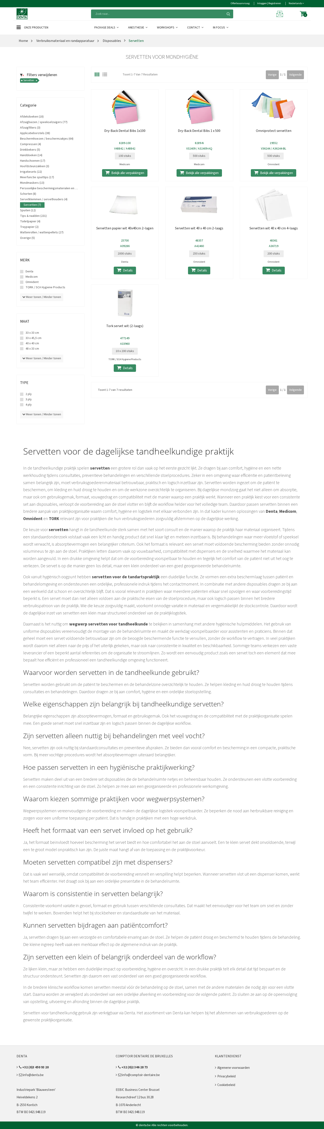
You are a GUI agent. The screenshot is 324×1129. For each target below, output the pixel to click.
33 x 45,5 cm (33, 338)
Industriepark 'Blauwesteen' (36, 1090)
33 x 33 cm (32, 332)
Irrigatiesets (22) (31, 172)
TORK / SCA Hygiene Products (45, 287)
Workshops (166, 27)
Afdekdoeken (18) (32, 116)
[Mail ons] (280, 13)
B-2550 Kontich (27, 1105)
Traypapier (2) (29, 227)
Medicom (32, 276)
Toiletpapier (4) (30, 221)
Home (23, 40)
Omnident (32, 282)
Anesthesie (136, 27)
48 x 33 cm (32, 348)
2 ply (29, 394)
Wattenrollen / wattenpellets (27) (41, 232)
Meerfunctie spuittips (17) (37, 177)
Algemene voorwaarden (233, 1067)
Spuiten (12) (28, 210)
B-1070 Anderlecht (128, 1105)
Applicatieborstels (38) (35, 133)
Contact (194, 27)
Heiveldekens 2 (27, 1097)
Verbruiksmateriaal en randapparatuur (65, 40)
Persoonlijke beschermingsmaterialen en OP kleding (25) (57, 188)
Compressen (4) (30, 144)
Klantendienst (228, 1056)
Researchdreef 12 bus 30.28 (134, 1097)
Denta (29, 271)
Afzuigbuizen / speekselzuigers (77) (43, 122)
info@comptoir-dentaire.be (140, 1075)
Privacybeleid (226, 1076)
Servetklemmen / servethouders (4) (43, 199)
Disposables (111, 40)
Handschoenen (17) (32, 161)
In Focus (219, 27)
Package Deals (105, 27)
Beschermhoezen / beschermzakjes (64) (46, 139)
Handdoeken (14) (31, 155)
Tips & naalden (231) (33, 216)
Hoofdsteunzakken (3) (34, 166)
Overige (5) (27, 238)
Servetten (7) (32, 205)
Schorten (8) (28, 194)
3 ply (29, 399)
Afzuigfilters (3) (30, 127)
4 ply (29, 404)
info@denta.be (33, 1075)
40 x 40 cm (32, 343)
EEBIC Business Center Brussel (137, 1090)
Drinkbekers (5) (30, 150)
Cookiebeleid (226, 1085)
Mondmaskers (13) (32, 183)
